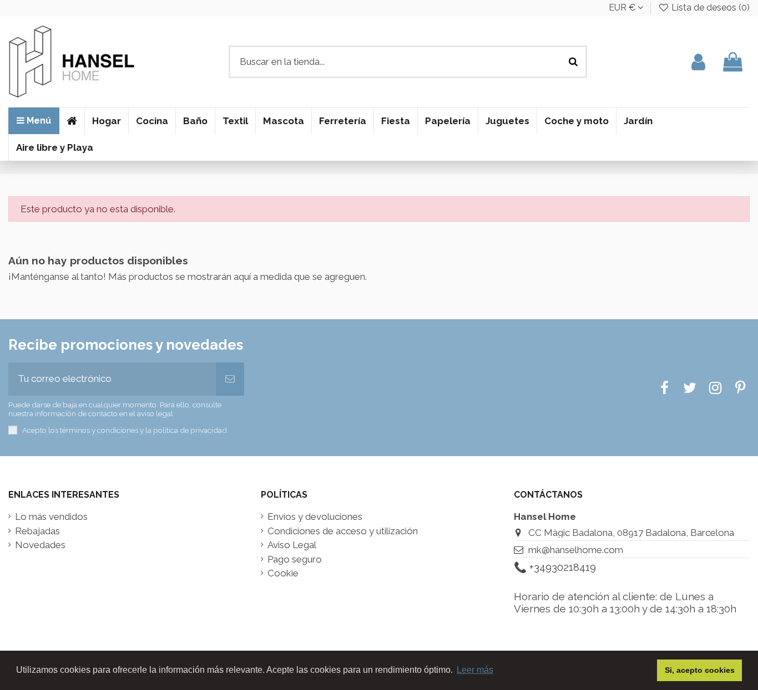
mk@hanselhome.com (575, 549)
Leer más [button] (475, 669)
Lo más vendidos (51, 517)
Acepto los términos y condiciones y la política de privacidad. (125, 430)
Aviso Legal (291, 545)
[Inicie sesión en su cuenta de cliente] (698, 61)
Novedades (40, 545)
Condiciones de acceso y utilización (342, 531)
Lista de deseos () (709, 7)
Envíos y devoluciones (314, 517)
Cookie (283, 573)
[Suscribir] (230, 379)
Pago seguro (294, 559)
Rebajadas (37, 531)
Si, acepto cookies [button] (700, 670)
